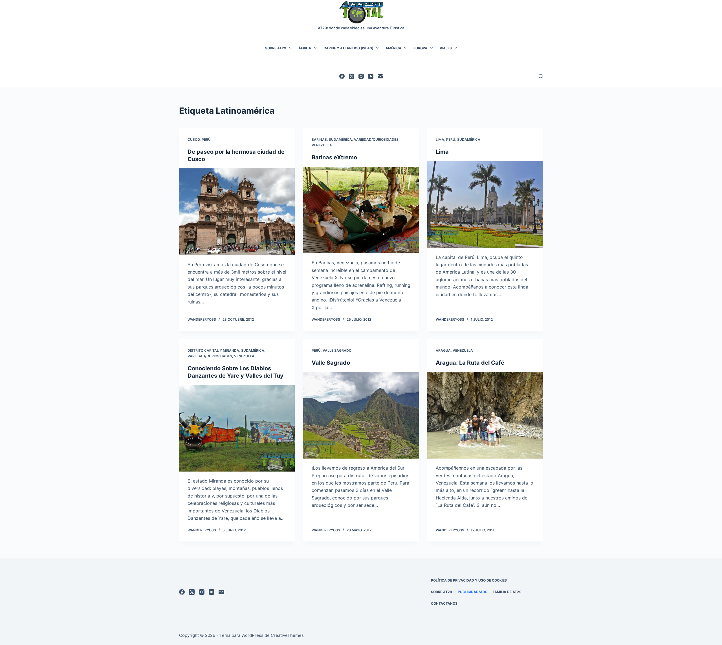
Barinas (319, 139)
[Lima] (485, 204)
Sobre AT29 (275, 48)
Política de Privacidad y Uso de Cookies (469, 580)
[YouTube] (370, 76)
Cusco (194, 139)
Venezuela (322, 145)
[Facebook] (342, 76)
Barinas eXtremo (334, 157)
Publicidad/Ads (472, 592)
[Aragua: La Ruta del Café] (485, 415)
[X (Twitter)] (351, 76)
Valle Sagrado (337, 350)
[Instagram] (361, 76)
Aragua (443, 350)
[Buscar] (541, 76)
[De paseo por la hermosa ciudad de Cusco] (237, 211)
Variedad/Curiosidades (376, 139)
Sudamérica (340, 139)
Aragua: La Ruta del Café (470, 362)
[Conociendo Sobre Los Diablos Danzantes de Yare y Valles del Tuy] (237, 428)
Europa (420, 48)
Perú (206, 139)
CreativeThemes (287, 635)
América (393, 48)
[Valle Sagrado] (361, 415)
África (304, 48)
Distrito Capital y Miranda (213, 350)
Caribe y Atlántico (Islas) (348, 48)
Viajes (446, 48)
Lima (440, 139)
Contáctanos (444, 603)
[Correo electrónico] (380, 76)
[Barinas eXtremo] (361, 210)
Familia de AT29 (507, 592)
